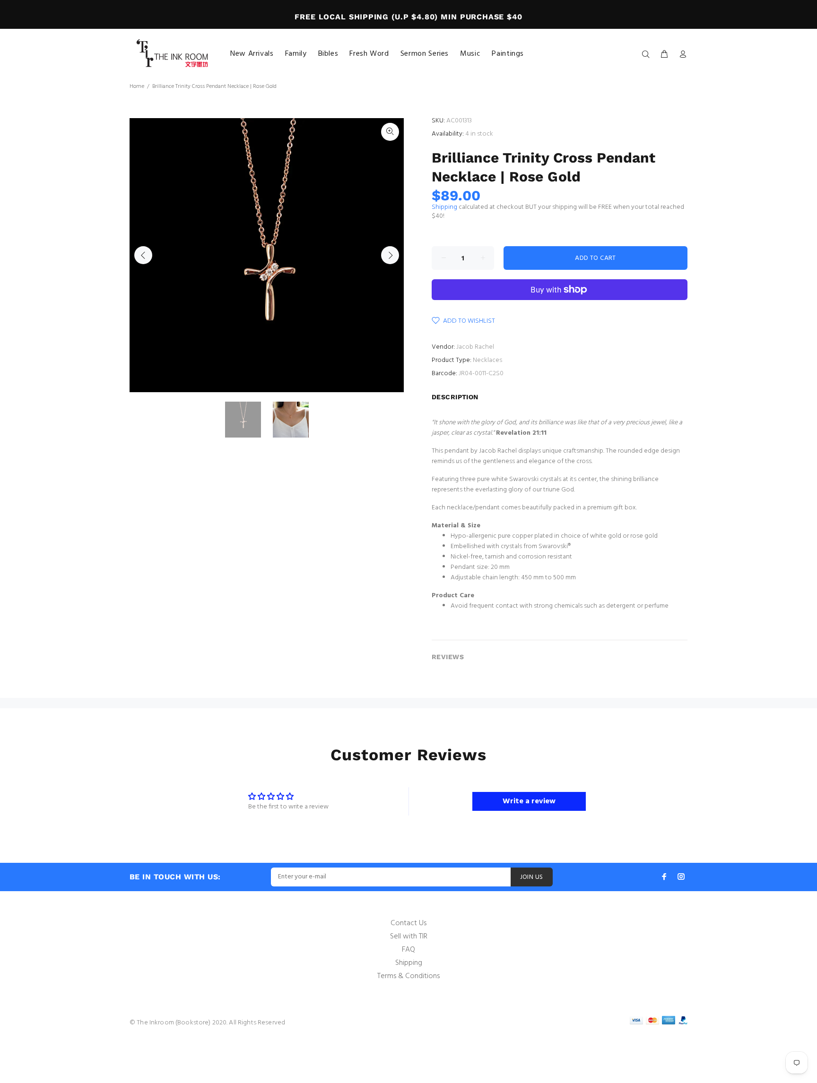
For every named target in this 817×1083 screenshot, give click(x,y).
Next (390, 255)
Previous (143, 255)
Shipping (444, 207)
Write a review (529, 801)
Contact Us (408, 923)
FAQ (408, 950)
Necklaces (487, 360)
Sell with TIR (408, 936)
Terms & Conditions (408, 976)
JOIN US (531, 877)
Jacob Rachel (475, 347)
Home (137, 86)
